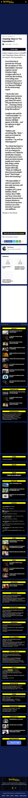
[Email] (20, 241)
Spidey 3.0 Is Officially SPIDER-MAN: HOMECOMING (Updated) (17, 731)
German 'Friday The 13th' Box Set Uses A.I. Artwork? (16, 585)
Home (3, 36)
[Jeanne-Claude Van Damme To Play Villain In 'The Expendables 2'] (7, 275)
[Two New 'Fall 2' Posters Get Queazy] (5, 360)
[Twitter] (14, 241)
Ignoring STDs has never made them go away (12, 672)
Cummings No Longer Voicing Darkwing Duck (11, 624)
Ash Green (7, 521)
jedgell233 (7, 511)
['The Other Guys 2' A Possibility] (5, 726)
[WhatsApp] (17, 241)
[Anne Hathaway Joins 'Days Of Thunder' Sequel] (5, 332)
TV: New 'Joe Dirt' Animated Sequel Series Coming (16, 574)
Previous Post (5, 324)
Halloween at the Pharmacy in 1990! (10, 688)
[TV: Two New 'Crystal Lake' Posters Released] (5, 366)
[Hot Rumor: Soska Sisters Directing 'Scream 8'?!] (5, 371)
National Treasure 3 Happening (9, 417)
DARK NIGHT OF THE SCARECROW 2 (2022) (17, 495)
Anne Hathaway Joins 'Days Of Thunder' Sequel (15, 331)
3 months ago (11, 508)
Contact (3, 795)
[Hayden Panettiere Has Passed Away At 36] (5, 354)
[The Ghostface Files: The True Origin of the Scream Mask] (5, 393)
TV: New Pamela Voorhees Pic (8, 415)
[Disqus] (14, 303)
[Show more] (22, 241)
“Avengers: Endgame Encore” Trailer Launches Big (13, 627)
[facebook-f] (15, 788)
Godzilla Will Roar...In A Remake (16, 719)
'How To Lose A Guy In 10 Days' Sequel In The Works (15, 342)
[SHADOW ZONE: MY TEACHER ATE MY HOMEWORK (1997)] (5, 490)
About (7, 795)
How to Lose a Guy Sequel (7, 416)
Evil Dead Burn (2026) (7, 709)
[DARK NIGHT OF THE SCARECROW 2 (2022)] (5, 496)
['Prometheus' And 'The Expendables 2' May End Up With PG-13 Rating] (20, 262)
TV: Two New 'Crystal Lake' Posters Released (16, 365)
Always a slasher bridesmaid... (8, 700)
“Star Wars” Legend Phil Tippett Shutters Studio (12, 630)
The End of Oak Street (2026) (8, 708)
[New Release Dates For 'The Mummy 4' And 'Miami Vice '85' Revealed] (5, 548)
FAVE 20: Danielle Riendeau (8, 699)
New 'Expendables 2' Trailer (6, 267)
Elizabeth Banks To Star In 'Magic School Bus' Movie (16, 541)
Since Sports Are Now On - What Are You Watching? (13, 675)
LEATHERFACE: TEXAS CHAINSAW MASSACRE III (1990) (12, 530)
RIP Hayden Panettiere (7, 419)
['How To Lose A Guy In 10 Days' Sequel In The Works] (5, 343)
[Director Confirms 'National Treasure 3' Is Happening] (5, 349)
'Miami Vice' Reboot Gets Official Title (17, 551)
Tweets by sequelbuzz (7, 459)
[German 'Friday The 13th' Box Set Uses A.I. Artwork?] (5, 586)
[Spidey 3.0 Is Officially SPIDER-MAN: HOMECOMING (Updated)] (5, 732)
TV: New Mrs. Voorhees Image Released (15, 337)
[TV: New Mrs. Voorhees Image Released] (5, 338)
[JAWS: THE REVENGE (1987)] (5, 485)
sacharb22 (7, 506)
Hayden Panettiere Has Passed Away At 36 (17, 353)
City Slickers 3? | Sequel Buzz (7, 513)
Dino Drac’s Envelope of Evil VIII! (9, 687)
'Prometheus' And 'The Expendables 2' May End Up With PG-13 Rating (20, 268)
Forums (11, 795)
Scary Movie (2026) (6, 711)
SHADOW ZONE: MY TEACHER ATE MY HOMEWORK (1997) (16, 489)
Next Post (23, 324)
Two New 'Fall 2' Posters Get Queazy (17, 358)
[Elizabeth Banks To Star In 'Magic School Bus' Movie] (5, 542)
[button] (1, 2)
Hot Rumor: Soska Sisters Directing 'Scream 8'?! (16, 370)
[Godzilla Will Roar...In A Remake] (5, 721)
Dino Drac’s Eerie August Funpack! (9, 685)
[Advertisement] (14, 19)
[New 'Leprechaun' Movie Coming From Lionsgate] (5, 382)
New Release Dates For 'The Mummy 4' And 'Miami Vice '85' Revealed (17, 547)
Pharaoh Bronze (8, 516)
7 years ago (8, 525)
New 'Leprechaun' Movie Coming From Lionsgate (17, 381)
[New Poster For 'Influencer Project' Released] (5, 377)
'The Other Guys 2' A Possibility (16, 724)
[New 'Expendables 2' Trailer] (7, 262)
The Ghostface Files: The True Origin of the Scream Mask (17, 392)
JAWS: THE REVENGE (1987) (15, 483)
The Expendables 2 (10, 36)
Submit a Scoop (23, 795)
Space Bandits (5, 678)
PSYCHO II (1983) (5, 508)
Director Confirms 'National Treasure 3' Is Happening (17, 348)
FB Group (16, 795)
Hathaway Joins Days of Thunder (9, 413)
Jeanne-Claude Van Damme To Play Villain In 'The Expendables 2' (7, 281)
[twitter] (7, 251)
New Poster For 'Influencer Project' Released (16, 376)
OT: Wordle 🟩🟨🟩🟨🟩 (7, 670)
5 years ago (15, 513)
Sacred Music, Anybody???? (8, 671)
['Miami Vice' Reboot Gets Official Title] (5, 553)
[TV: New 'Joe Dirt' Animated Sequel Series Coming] (5, 575)
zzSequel (16, 236)
